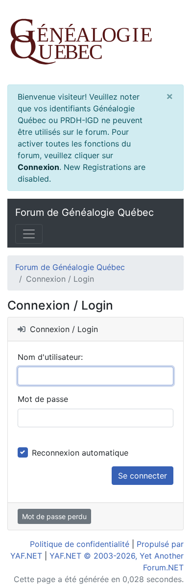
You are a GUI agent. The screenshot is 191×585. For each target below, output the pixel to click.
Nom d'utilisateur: (50, 357)
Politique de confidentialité (79, 544)
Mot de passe (43, 399)
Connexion (38, 167)
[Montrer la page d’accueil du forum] (95, 42)
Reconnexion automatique (80, 453)
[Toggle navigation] (29, 234)
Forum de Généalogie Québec (84, 212)
